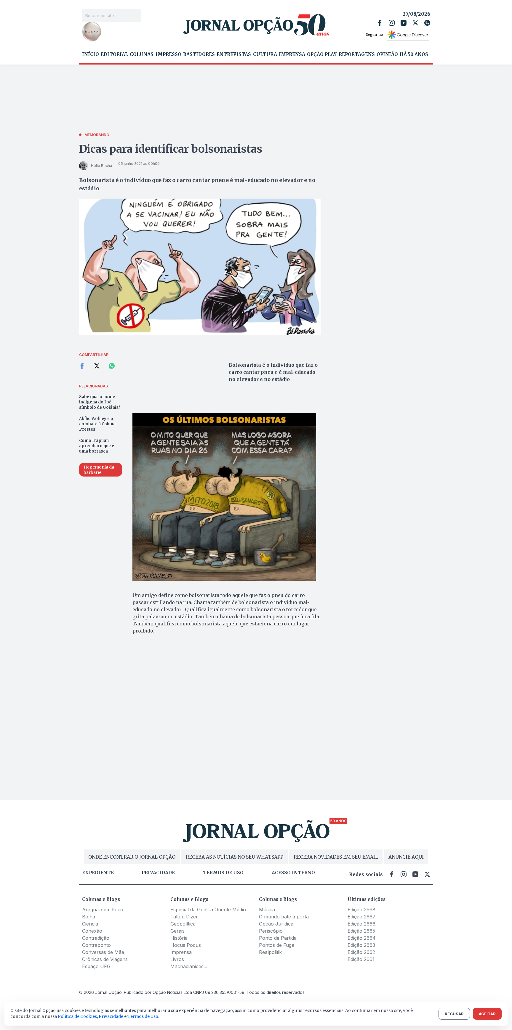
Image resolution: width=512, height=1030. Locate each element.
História (179, 938)
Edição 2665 (361, 931)
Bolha (88, 917)
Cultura (265, 54)
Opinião (387, 54)
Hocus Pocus (185, 945)
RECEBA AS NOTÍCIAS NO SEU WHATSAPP (234, 857)
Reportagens (357, 54)
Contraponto (96, 945)
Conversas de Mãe (103, 952)
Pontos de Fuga (276, 945)
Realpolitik (270, 952)
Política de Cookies (77, 1016)
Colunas (141, 54)
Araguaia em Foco (102, 909)
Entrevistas (234, 54)
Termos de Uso (142, 1016)
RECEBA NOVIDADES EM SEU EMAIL (336, 857)
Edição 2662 (361, 952)
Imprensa (292, 54)
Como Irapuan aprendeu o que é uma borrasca (96, 446)
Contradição (95, 938)
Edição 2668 (361, 909)
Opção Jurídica (276, 924)
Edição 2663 (361, 945)
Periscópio (271, 931)
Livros (177, 959)
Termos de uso (223, 873)
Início (90, 54)
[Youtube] (404, 23)
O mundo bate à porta (284, 917)
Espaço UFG (96, 966)
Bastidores (199, 54)
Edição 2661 (361, 959)
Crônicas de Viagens (105, 959)
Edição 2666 (361, 924)
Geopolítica (183, 924)
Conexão (92, 931)
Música (267, 909)
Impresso (168, 54)
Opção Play (322, 54)
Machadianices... (188, 966)
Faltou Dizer (184, 917)
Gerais (177, 931)
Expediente (98, 873)
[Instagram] (392, 23)
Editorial (114, 54)
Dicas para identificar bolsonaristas (170, 149)
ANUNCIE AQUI (406, 857)
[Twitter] (415, 23)
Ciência (90, 924)
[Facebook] (380, 23)
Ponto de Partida (278, 938)
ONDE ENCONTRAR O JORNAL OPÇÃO (131, 857)
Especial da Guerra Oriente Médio (208, 909)
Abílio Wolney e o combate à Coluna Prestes (97, 424)
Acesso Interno (293, 873)
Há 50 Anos (414, 54)
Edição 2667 (361, 917)
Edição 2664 (362, 938)
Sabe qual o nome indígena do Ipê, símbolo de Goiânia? (100, 402)
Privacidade (158, 873)
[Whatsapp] (427, 23)
